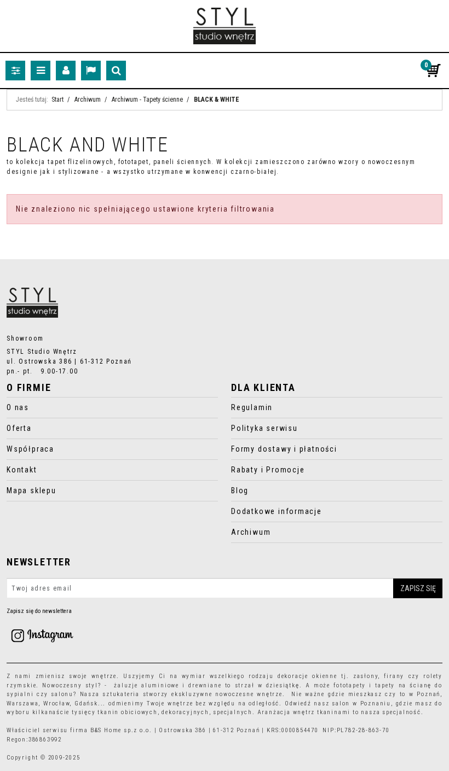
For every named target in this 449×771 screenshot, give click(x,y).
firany (394, 676)
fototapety (349, 685)
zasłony (365, 676)
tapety (385, 685)
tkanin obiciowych (127, 712)
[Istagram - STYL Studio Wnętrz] (42, 635)
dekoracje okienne (307, 676)
